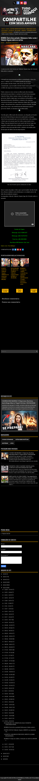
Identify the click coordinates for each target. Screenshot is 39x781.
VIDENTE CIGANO (7, 32)
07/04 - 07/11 (8, 658)
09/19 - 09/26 (8, 628)
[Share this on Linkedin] (23, 249)
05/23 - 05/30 (8, 674)
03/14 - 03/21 (8, 702)
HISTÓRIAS (5, 443)
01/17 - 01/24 (8, 744)
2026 (4, 574)
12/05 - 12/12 (8, 598)
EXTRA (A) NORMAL (18, 778)
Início (3, 29)
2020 (4, 753)
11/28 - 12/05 (8, 600)
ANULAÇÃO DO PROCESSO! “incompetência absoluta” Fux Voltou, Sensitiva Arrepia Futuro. (23, 477)
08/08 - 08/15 (8, 644)
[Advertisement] (19, 373)
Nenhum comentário (12, 42)
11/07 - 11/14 (8, 608)
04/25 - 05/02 (8, 685)
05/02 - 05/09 (8, 682)
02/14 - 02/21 (8, 713)
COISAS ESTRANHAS (7, 439)
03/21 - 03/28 (8, 699)
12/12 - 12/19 (8, 595)
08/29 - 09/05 (8, 636)
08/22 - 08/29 (8, 639)
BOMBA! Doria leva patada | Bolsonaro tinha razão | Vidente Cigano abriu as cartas (19, 39)
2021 (4, 587)
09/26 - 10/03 (8, 625)
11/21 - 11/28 (8, 603)
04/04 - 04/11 (8, 693)
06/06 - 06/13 (8, 669)
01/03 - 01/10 (8, 749)
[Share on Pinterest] (20, 249)
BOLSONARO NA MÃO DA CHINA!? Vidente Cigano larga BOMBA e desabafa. (15, 273)
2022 (4, 585)
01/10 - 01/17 (8, 747)
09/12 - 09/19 (8, 630)
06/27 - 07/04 (8, 661)
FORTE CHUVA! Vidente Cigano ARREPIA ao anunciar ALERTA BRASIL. (5, 274)
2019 (4, 756)
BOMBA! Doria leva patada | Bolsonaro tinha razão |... (19, 727)
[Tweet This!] (15, 249)
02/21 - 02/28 (8, 710)
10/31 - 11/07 (8, 611)
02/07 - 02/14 (8, 715)
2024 (4, 579)
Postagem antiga (34, 290)
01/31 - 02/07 (8, 718)
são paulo (17, 30)
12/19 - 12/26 (8, 592)
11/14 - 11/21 (7, 606)
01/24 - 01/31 (8, 721)
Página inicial (19, 290)
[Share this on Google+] (18, 249)
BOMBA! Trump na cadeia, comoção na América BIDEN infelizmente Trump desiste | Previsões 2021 (24, 276)
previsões (5, 30)
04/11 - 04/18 (8, 691)
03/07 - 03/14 (8, 704)
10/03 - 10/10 (8, 622)
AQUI (19, 779)
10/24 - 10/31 (8, 614)
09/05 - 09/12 (8, 633)
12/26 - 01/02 (8, 589)
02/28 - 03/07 (8, 707)
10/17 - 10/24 (8, 617)
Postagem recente (5, 290)
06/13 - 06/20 (8, 666)
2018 (4, 759)
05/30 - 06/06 (8, 671)
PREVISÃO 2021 (31, 29)
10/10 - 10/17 (8, 619)
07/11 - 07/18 (8, 655)
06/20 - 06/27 (8, 663)
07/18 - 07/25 (8, 652)
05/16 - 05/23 (8, 677)
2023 (4, 582)
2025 (4, 576)
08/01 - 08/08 (8, 647)
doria (7, 29)
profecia (11, 30)
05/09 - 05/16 (8, 680)
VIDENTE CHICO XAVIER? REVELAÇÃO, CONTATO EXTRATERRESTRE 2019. (22, 466)
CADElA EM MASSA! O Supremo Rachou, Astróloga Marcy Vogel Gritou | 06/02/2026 (22, 453)
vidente (23, 30)
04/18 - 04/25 (8, 688)
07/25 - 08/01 (8, 650)
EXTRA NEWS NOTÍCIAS (17, 29)
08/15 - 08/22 (8, 641)
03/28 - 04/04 (8, 696)
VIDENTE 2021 (31, 30)
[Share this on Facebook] (13, 249)
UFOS (12, 443)
